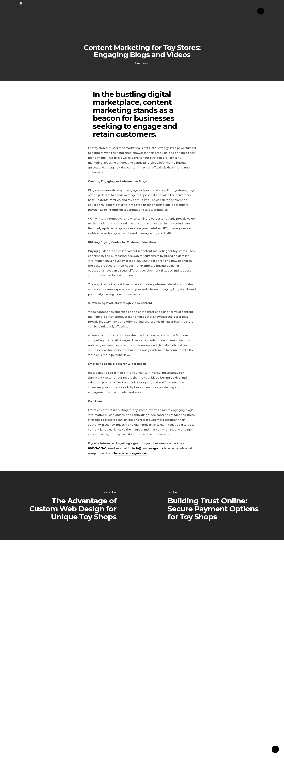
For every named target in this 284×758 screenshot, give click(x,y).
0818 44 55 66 (37, 587)
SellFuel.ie (83, 651)
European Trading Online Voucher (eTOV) (56, 614)
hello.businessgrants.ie (130, 453)
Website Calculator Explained (112, 619)
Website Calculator (75, 619)
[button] (260, 11)
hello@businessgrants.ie (149, 448)
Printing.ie (35, 651)
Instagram (52, 630)
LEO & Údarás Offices (68, 609)
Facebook (34, 630)
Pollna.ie (66, 651)
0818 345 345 (97, 448)
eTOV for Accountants (43, 619)
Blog (31, 609)
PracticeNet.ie (53, 646)
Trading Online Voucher (44, 625)
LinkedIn (69, 630)
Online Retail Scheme (79, 625)
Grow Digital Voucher (104, 614)
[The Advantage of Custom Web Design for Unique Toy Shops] (71, 505)
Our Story (44, 609)
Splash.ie (34, 646)
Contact (95, 587)
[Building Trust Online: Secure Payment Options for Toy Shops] (213, 505)
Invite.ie (51, 651)
